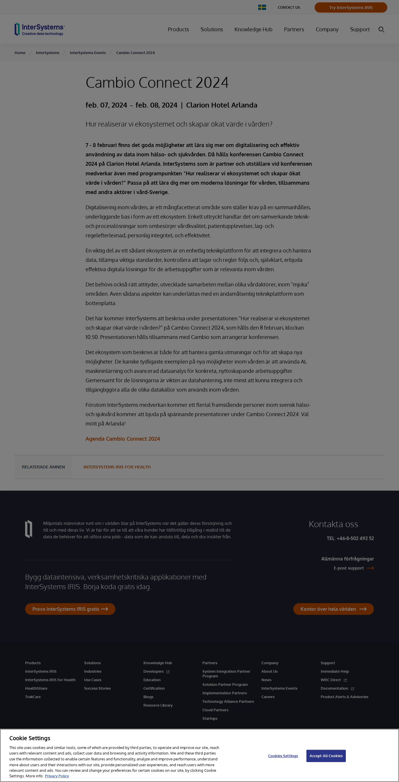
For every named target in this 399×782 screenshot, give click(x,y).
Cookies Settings (283, 755)
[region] (199, 755)
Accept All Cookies (326, 755)
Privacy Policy (57, 776)
